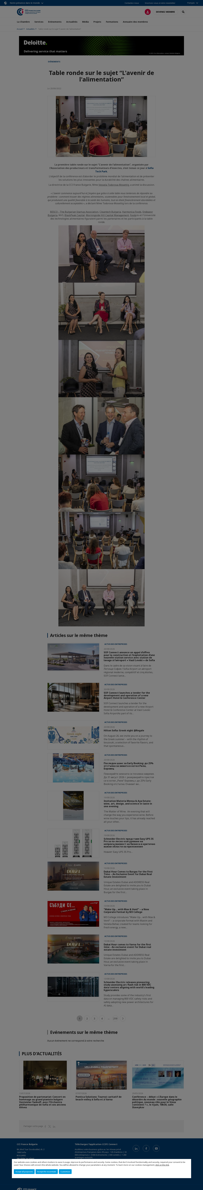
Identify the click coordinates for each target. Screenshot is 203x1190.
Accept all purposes (24, 1171)
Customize (65, 1171)
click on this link (162, 1165)
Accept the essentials (46, 1171)
